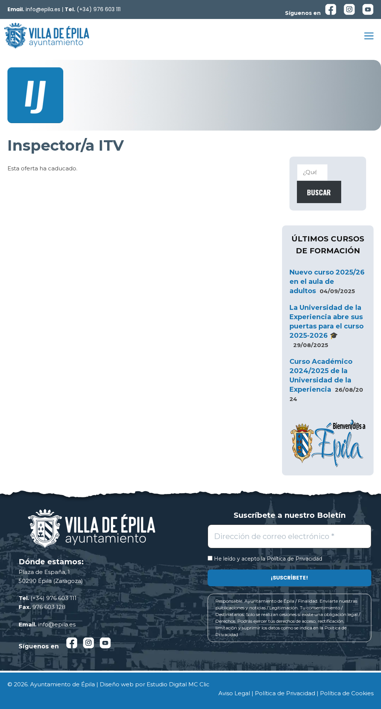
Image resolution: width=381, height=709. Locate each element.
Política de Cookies (347, 693)
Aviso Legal (234, 693)
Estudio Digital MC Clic (178, 684)
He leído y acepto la (267, 559)
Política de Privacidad (294, 558)
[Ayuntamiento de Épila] (46, 35)
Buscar (319, 192)
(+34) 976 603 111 (99, 9)
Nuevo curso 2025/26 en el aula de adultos (327, 281)
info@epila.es (43, 9)
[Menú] (369, 36)
